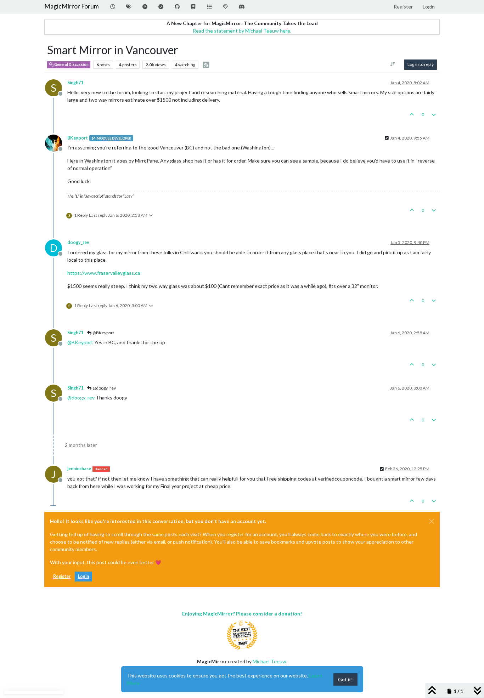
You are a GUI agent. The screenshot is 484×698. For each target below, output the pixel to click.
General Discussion (71, 64)
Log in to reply (420, 64)
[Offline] (56, 143)
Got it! (345, 679)
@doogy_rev (104, 388)
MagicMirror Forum (71, 6)
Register (62, 576)
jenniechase (79, 468)
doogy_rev (78, 242)
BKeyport (77, 138)
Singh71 (75, 82)
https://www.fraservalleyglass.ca (103, 273)
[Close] (431, 521)
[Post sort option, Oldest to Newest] (393, 64)
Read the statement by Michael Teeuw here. (242, 31)
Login (83, 576)
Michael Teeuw (269, 661)
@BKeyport (103, 332)
